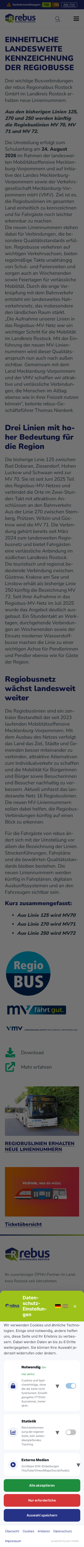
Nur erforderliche (42, 1500)
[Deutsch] (58, 1306)
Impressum (13, 1541)
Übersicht (12, 1531)
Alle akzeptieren (42, 1485)
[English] (65, 1306)
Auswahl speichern (42, 1515)
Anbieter (44, 1531)
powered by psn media (65, 1541)
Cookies (28, 1531)
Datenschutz (62, 1531)
